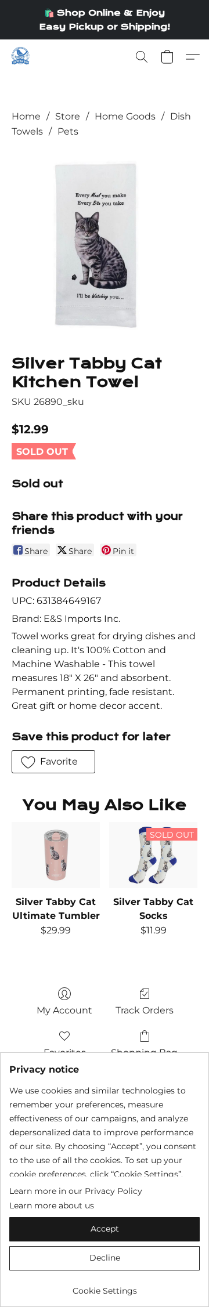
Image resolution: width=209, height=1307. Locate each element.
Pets (67, 131)
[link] (104, 1286)
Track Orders (145, 1010)
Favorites (65, 1052)
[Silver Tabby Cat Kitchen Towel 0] (104, 244)
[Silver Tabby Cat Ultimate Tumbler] (56, 855)
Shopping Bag (144, 1052)
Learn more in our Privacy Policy (75, 1191)
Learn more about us (51, 1205)
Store (67, 116)
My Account (64, 1010)
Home (26, 116)
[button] (21, 56)
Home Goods (125, 116)
